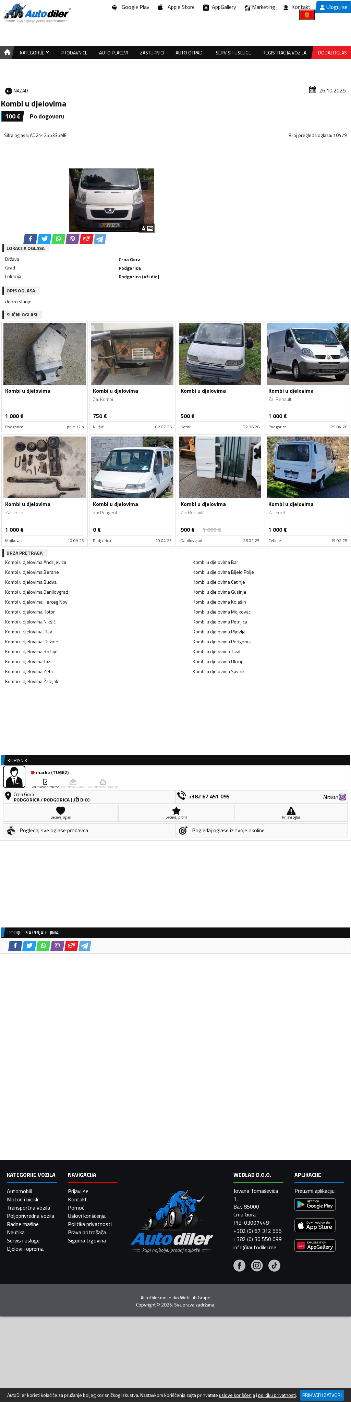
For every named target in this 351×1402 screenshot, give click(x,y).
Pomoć (76, 1207)
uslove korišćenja (237, 1395)
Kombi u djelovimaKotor (30, 611)
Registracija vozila (284, 52)
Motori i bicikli (22, 1199)
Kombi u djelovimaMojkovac (222, 611)
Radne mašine (23, 1224)
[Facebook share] (30, 239)
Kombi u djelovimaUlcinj (217, 661)
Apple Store (180, 7)
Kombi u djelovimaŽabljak (31, 681)
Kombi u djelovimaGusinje (219, 591)
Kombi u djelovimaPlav (28, 631)
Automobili (19, 1191)
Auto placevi (113, 52)
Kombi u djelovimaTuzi (28, 661)
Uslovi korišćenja (87, 1216)
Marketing (263, 7)
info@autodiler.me (254, 1247)
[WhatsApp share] (58, 239)
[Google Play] (315, 1205)
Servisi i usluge (233, 52)
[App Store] (315, 1226)
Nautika (16, 1232)
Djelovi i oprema (25, 1249)
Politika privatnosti (90, 1224)
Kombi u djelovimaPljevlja (219, 631)
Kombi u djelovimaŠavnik (219, 671)
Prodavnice (74, 52)
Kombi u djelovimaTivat (217, 651)
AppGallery (222, 7)
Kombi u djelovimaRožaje (31, 651)
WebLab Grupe (195, 1297)
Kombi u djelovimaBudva (31, 581)
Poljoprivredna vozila (30, 1216)
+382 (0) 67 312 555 (257, 1231)
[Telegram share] (100, 239)
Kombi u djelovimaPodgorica (222, 641)
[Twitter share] (44, 239)
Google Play (134, 7)
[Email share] (86, 239)
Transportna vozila (28, 1207)
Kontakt (301, 7)
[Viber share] (72, 239)
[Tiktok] (274, 1266)
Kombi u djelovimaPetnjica (220, 621)
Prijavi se (78, 1191)
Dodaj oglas (332, 52)
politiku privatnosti (277, 1395)
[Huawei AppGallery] (315, 1246)
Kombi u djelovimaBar (215, 562)
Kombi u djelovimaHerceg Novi (37, 601)
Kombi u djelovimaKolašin (219, 601)
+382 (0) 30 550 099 (257, 1239)
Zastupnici (152, 52)
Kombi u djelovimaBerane (32, 572)
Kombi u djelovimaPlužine (31, 641)
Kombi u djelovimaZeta (29, 671)
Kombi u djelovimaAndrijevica (35, 562)
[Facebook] (239, 1266)
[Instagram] (257, 1266)
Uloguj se (337, 7)
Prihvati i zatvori (322, 1395)
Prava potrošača (87, 1232)
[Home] (6, 52)
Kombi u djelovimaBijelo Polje (223, 572)
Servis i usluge (23, 1240)
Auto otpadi (190, 52)
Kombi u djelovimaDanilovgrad (36, 591)
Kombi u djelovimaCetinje (219, 581)
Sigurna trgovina (87, 1240)
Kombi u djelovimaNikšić (30, 621)
